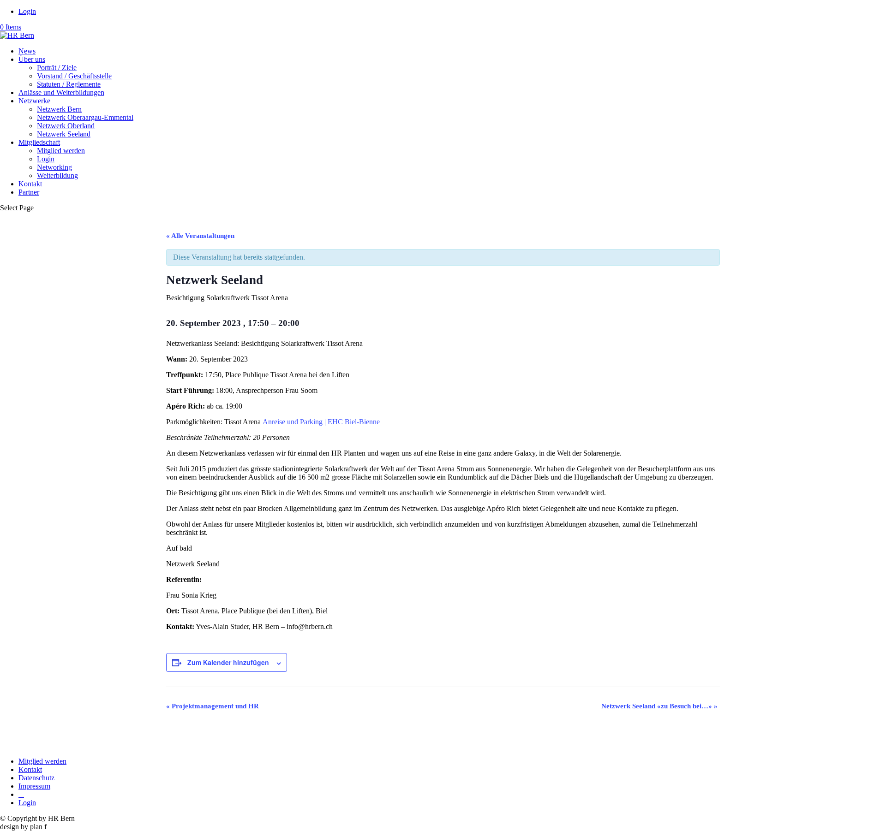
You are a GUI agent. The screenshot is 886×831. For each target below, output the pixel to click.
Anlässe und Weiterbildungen (61, 92)
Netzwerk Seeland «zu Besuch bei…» (659, 706)
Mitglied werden (61, 150)
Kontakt (30, 184)
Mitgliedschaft (39, 142)
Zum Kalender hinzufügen (228, 662)
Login (27, 11)
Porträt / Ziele (57, 67)
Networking (54, 167)
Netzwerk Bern (59, 109)
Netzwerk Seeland (63, 134)
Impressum (34, 786)
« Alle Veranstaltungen (200, 235)
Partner (28, 192)
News (27, 51)
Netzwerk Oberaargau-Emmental (85, 117)
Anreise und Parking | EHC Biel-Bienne (321, 422)
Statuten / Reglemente (69, 84)
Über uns (31, 59)
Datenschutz (36, 778)
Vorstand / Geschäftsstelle (74, 76)
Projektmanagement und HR (212, 706)
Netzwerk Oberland (66, 126)
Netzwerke (34, 101)
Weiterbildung (57, 175)
